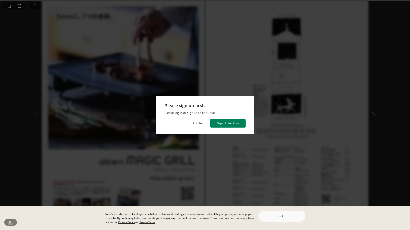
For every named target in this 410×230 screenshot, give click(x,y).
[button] (8, 6)
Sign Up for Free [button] (228, 123)
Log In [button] (197, 123)
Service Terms (147, 222)
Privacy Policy (126, 222)
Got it (281, 216)
